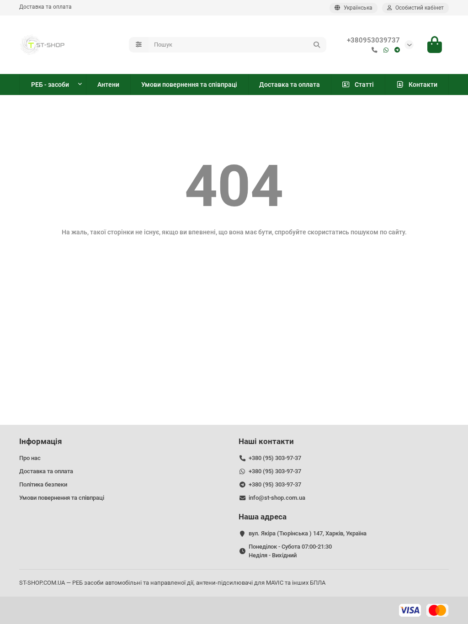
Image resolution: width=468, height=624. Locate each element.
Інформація (40, 441)
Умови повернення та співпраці (189, 84)
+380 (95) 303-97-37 (275, 458)
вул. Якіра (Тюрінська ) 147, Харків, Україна (308, 533)
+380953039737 (373, 40)
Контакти (423, 84)
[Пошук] (317, 44)
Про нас (30, 458)
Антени (108, 84)
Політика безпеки (43, 484)
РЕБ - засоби (50, 84)
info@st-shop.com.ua (277, 497)
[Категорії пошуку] (139, 45)
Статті (364, 84)
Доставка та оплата (45, 7)
